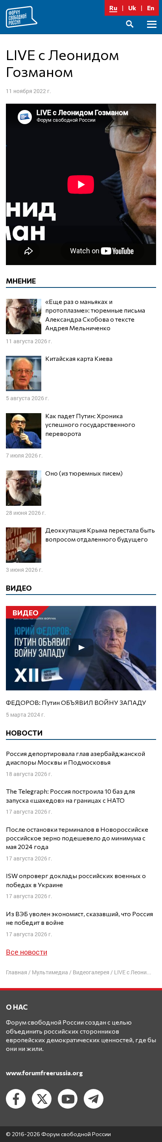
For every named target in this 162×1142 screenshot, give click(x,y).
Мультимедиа (50, 972)
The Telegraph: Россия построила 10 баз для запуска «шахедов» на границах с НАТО (70, 795)
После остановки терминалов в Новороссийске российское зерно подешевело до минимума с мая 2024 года (77, 838)
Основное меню (152, 33)
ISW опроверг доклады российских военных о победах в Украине (76, 880)
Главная (16, 972)
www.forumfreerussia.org (44, 1072)
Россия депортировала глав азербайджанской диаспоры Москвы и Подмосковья (75, 758)
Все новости (26, 952)
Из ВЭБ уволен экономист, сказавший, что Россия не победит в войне (79, 918)
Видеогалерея (91, 972)
